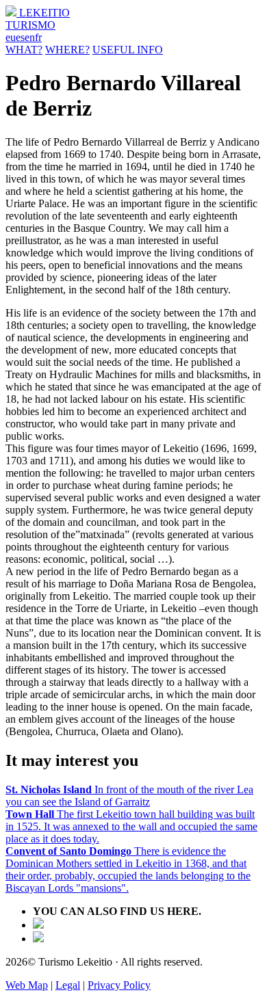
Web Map (26, 985)
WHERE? (67, 49)
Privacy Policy (119, 985)
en (30, 37)
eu (10, 37)
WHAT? (23, 49)
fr (38, 37)
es (20, 37)
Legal (67, 985)
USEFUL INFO (127, 49)
